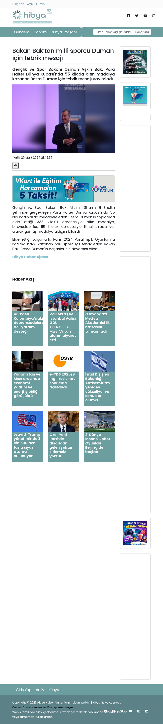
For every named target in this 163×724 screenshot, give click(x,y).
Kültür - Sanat (85, 32)
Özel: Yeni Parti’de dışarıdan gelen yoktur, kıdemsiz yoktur (61, 445)
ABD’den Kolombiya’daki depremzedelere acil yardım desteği (29, 323)
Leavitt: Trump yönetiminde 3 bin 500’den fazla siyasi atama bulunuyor (27, 445)
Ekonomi (40, 32)
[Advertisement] (135, 188)
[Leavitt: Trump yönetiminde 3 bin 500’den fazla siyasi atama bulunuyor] (27, 421)
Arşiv (30, 4)
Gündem (21, 32)
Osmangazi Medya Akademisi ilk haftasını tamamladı (97, 323)
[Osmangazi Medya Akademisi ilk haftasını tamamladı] (99, 301)
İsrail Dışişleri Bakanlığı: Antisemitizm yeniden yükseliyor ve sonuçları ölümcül (97, 387)
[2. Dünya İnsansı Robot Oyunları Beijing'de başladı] (99, 421)
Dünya (56, 32)
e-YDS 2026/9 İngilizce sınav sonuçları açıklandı (62, 381)
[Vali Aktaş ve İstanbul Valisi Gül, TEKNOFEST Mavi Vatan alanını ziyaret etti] (63, 301)
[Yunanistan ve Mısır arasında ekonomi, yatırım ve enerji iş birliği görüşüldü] (27, 361)
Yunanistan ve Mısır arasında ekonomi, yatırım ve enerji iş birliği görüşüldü (27, 385)
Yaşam (71, 32)
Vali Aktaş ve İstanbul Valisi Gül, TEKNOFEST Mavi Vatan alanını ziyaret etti (62, 327)
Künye (40, 4)
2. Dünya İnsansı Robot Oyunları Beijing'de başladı (97, 443)
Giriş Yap (18, 4)
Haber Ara (142, 32)
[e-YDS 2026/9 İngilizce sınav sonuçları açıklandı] (63, 361)
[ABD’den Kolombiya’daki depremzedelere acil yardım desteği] (27, 301)
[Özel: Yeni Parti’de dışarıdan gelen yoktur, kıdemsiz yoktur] (63, 421)
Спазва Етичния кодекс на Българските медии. (42, 707)
